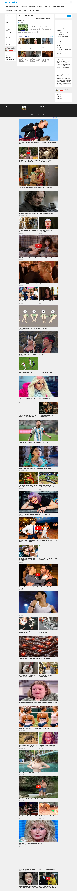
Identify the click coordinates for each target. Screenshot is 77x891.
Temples (7, 22)
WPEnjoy (44, 114)
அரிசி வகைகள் (8, 32)
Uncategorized (8, 24)
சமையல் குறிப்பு (8, 39)
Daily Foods (8, 17)
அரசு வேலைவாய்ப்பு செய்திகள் (9, 30)
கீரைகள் (19, 22)
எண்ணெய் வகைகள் (60, 38)
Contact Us (8, 54)
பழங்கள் (58, 43)
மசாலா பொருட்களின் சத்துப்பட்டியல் (63, 49)
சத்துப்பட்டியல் (8, 37)
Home (7, 15)
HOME (6, 106)
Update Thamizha (11, 2)
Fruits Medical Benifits (10, 20)
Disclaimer (8, 55)
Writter (23, 22)
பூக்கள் (58, 45)
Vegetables (59, 30)
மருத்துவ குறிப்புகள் (60, 53)
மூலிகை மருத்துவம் (9, 44)
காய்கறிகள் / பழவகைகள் (10, 35)
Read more (36, 32)
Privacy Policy (8, 57)
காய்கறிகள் (59, 39)
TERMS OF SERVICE (10, 59)
